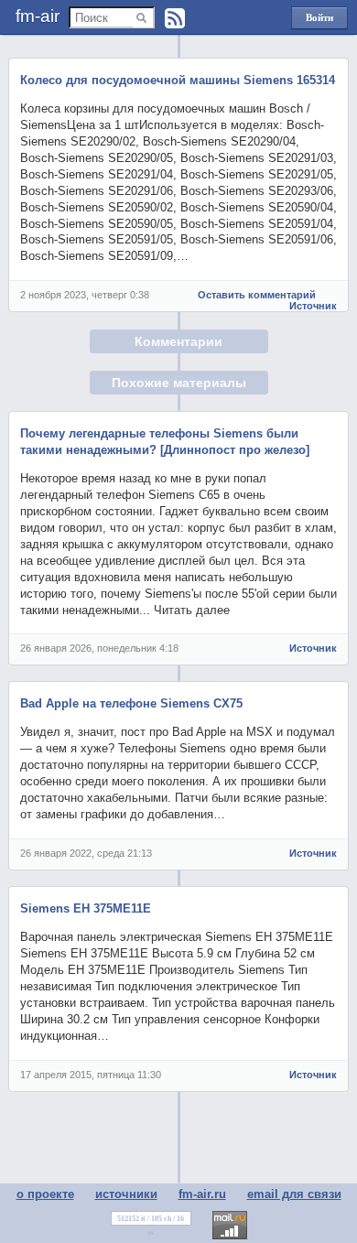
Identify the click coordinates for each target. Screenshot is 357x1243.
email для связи (294, 1194)
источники (126, 1194)
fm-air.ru (202, 1194)
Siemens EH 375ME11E (85, 908)
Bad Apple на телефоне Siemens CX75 (131, 703)
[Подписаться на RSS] (175, 18)
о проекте (45, 1194)
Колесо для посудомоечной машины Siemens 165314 (177, 80)
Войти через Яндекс (319, 20)
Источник (313, 305)
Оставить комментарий (257, 294)
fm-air (38, 16)
